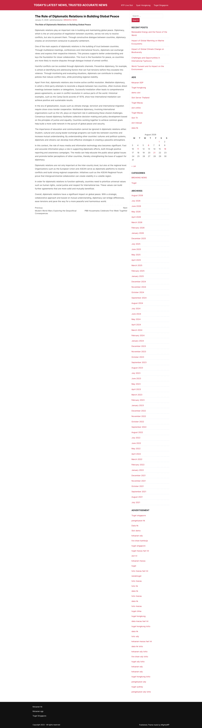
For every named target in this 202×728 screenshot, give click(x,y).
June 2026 (136, 206)
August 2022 (137, 432)
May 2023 (136, 384)
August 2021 (137, 497)
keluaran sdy (137, 535)
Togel (134, 183)
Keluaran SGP (137, 82)
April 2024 (136, 324)
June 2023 (136, 378)
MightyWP (165, 725)
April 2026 (136, 217)
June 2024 (136, 314)
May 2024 (136, 319)
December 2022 (139, 411)
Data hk (135, 525)
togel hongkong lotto (141, 676)
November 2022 (139, 416)
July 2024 (136, 308)
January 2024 (138, 341)
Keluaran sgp (38, 711)
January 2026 (138, 233)
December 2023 (139, 346)
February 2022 (138, 464)
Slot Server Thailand (140, 97)
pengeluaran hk (138, 520)
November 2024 (139, 287)
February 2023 (138, 400)
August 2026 (137, 195)
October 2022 (138, 421)
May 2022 (136, 448)
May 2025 (136, 254)
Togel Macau (137, 103)
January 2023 (138, 405)
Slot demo (136, 530)
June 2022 (136, 443)
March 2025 (137, 265)
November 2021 (139, 481)
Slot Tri (135, 118)
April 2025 (136, 260)
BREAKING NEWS (70, 20)
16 (165, 149)
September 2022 (139, 427)
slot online (136, 108)
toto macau (137, 606)
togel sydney (137, 687)
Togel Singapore (161, 5)
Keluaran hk (37, 707)
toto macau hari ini (140, 571)
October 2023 (138, 357)
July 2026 (136, 201)
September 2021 (139, 491)
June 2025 (136, 249)
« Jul (134, 166)
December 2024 (139, 281)
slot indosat (137, 123)
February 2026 (138, 228)
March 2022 (137, 459)
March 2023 (137, 394)
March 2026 (137, 222)
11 (138, 149)
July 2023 (136, 373)
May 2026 (136, 211)
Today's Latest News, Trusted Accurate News (70, 5)
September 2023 (139, 362)
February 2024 (138, 335)
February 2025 (138, 271)
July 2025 (136, 244)
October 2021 (138, 486)
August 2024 (137, 303)
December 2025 (139, 238)
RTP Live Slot (127, 5)
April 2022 (136, 454)
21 (154, 152)
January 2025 (138, 276)
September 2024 (139, 298)
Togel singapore (139, 515)
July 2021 (136, 502)
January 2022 (138, 470)
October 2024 (138, 292)
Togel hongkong (139, 87)
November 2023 (139, 351)
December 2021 (139, 475)
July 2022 (136, 438)
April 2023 (136, 389)
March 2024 (137, 330)
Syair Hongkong (143, 5)
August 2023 (137, 368)
